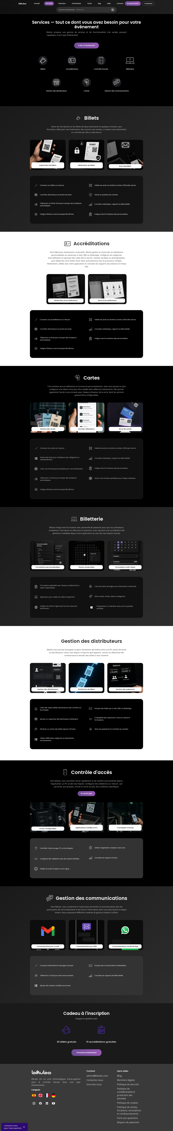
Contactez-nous (94, 1080)
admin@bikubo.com (97, 1075)
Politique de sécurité (128, 1084)
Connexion (148, 4)
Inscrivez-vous (94, 1084)
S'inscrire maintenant (86, 1052)
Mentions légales (126, 1080)
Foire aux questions (127, 1118)
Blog (119, 1075)
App (99, 3)
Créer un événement (86, 45)
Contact (120, 3)
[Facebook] (40, 1103)
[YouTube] (53, 1103)
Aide (109, 3)
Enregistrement (133, 4)
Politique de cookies (127, 1102)
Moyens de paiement (128, 1122)
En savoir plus (86, 793)
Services (49, 3)
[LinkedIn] (46, 1103)
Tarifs (89, 3)
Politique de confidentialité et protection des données (126, 1093)
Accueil (37, 3)
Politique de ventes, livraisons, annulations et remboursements (129, 1110)
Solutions (62, 3)
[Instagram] (33, 1103)
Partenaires (76, 3)
